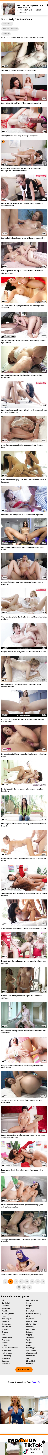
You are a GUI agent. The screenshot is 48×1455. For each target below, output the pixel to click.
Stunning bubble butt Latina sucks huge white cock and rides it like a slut (23, 825)
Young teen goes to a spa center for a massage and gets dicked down (21, 1101)
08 (19, 1287)
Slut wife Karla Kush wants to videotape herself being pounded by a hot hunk (23, 342)
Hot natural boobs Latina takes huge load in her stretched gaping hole (21, 376)
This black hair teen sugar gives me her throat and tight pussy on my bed (23, 307)
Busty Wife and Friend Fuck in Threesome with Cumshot (21, 103)
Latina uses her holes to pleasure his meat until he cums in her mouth (23, 860)
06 (37, 1281)
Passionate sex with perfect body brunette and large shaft (22, 515)
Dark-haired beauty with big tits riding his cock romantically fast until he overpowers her (24, 411)
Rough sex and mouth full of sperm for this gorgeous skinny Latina (22, 548)
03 (21, 1281)
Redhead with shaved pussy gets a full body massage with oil (23, 238)
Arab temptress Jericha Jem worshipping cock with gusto (22, 1274)
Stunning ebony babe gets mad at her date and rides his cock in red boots (24, 895)
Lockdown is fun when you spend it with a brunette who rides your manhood (23, 720)
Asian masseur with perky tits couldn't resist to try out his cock (23, 928)
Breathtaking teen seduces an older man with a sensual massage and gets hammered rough (21, 170)
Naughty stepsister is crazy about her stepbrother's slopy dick (23, 652)
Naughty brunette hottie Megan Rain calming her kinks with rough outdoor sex (22, 1067)
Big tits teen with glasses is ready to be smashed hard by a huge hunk (22, 790)
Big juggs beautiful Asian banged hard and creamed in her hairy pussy (24, 755)
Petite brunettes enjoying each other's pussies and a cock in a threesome (23, 481)
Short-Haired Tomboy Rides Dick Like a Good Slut (18, 70)
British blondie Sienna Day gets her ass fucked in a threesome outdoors (23, 962)
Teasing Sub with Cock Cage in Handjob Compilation (19, 136)
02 (16, 1281)
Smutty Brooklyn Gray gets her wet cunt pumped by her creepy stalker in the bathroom (23, 1136)
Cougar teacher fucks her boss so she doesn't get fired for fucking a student (22, 205)
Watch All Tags (24, 1369)
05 (32, 1281)
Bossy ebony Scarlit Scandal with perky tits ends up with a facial (22, 1171)
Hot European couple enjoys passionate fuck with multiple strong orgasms (22, 272)
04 (27, 1281)
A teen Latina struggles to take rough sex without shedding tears (22, 446)
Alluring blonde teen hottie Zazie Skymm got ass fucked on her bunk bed (23, 1241)
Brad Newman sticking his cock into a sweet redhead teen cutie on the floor (23, 1032)
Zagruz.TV (35, 1382)
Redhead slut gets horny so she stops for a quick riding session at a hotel (21, 686)
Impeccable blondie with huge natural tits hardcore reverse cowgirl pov (22, 583)
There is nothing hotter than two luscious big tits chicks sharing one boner (24, 618)
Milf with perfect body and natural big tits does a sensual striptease (21, 997)
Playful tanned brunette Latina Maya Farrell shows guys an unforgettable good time (22, 1206)
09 (24, 1287)
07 (43, 1281)
